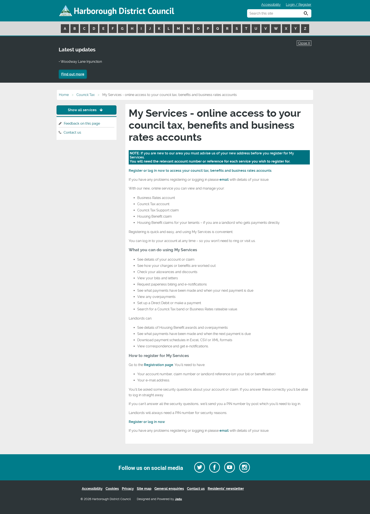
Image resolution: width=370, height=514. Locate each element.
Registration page (158, 365)
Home (64, 95)
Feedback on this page (82, 123)
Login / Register (298, 5)
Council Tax (85, 95)
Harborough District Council (124, 10)
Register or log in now (147, 422)
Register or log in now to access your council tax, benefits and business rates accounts (200, 171)
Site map (144, 489)
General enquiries (169, 489)
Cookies (112, 489)
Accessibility (271, 5)
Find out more (72, 74)
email (224, 180)
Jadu (178, 499)
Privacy (128, 489)
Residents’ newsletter (226, 489)
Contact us (72, 132)
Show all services (82, 110)
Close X (304, 43)
